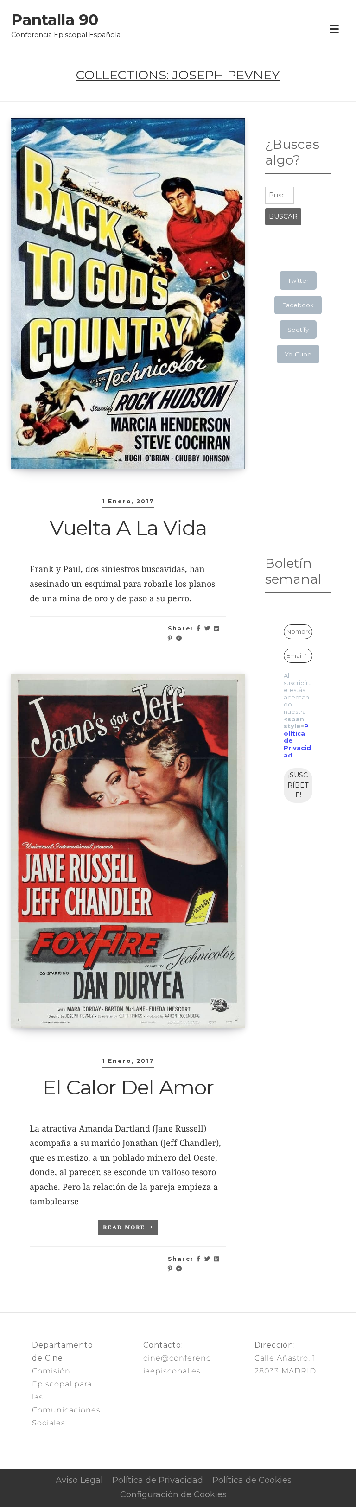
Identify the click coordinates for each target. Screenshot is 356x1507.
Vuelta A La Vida (128, 527)
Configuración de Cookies (173, 1494)
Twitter (298, 280)
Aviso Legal (79, 1480)
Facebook (298, 305)
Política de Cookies (252, 1480)
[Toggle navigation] (334, 29)
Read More (125, 1227)
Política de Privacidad (157, 1480)
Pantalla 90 (54, 20)
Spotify (298, 329)
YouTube (298, 354)
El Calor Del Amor (128, 1087)
